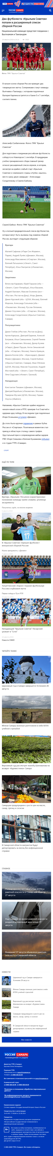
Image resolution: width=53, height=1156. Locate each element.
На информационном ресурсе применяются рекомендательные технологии (22, 1096)
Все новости (26, 1040)
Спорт (6, 450)
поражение (28, 423)
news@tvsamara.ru (23, 1072)
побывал (45, 439)
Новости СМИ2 (8, 640)
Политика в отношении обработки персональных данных (25, 1090)
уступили (22, 417)
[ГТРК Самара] (16, 11)
